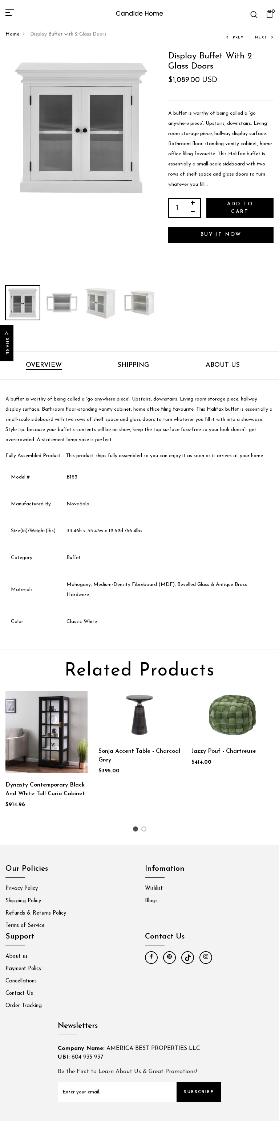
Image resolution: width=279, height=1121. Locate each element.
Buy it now (221, 234)
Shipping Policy (23, 901)
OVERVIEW (44, 365)
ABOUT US (223, 365)
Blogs (151, 901)
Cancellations (21, 981)
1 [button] (136, 830)
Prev (238, 37)
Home (12, 34)
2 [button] (145, 830)
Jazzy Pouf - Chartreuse (223, 751)
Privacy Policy (21, 888)
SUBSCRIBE (199, 1092)
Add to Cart (240, 207)
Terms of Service (25, 925)
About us (16, 956)
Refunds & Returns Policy (35, 913)
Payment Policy (23, 969)
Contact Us (19, 993)
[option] (81, 127)
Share (7, 346)
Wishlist (154, 888)
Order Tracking (23, 1006)
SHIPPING (133, 365)
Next (261, 37)
